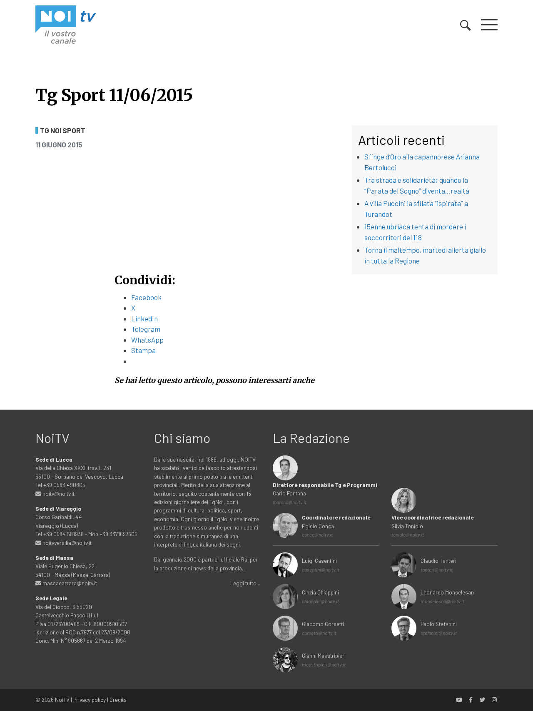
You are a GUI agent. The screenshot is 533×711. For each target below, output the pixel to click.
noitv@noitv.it (58, 493)
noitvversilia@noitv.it (66, 542)
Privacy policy (89, 699)
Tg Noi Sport (62, 130)
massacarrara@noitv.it (69, 583)
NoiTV (62, 699)
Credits (118, 699)
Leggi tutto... (245, 583)
